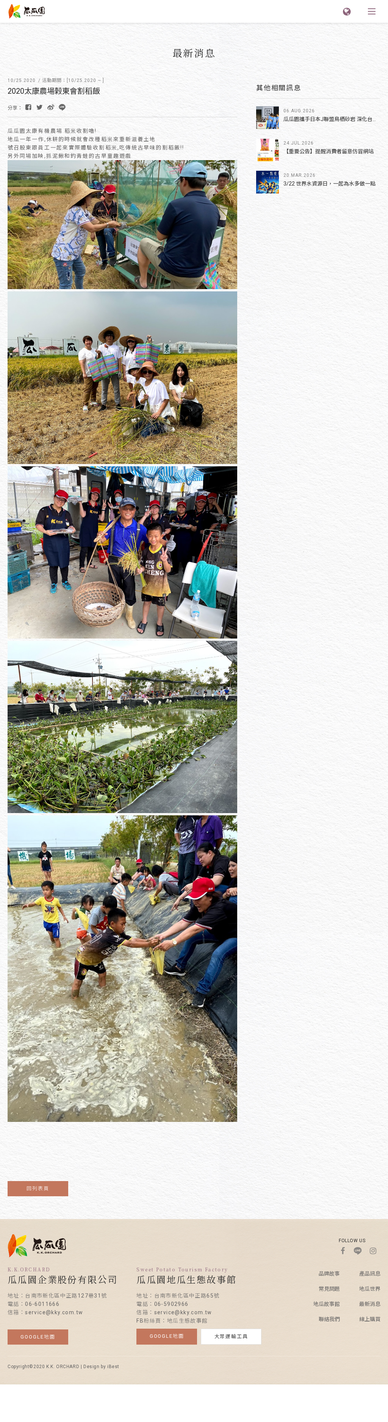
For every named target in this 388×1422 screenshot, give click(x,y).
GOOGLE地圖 (37, 1337)
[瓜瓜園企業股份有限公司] (37, 1255)
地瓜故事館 (326, 1304)
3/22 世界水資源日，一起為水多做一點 (329, 184)
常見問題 (329, 1289)
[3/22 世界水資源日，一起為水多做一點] (267, 182)
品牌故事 (329, 1274)
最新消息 (369, 1304)
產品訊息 (369, 1274)
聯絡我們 (329, 1319)
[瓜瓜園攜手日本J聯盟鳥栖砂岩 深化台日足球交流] (267, 117)
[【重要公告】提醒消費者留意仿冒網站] (267, 149)
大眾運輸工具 (231, 1336)
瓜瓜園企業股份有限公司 (26, 11)
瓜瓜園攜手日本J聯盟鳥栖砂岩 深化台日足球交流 (331, 119)
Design (91, 1366)
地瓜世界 (369, 1289)
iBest (113, 1366)
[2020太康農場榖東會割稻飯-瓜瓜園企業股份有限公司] (39, 107)
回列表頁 (38, 1188)
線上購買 (369, 1319)
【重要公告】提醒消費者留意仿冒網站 (328, 151)
